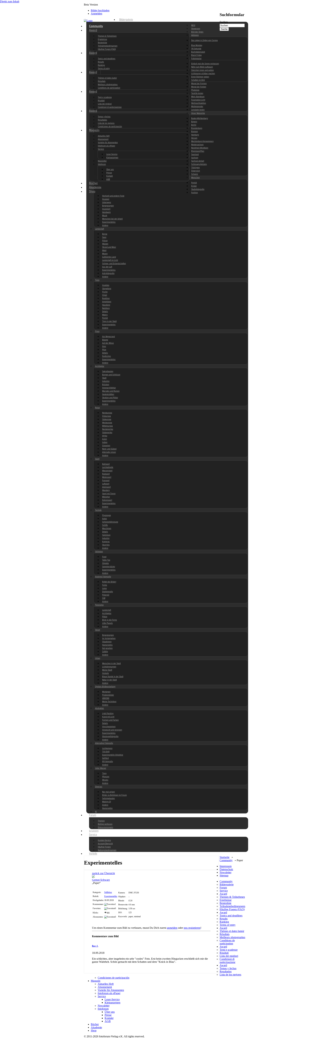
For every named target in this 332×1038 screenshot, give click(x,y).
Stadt (104, 378)
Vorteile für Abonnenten (108, 142)
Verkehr (105, 673)
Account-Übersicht (105, 843)
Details (105, 311)
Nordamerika (107, 429)
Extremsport (107, 500)
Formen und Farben (110, 720)
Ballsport (106, 464)
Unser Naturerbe (198, 113)
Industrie (105, 381)
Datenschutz (226, 869)
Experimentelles (109, 222)
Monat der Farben (198, 86)
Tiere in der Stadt (109, 321)
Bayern (194, 121)
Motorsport (106, 477)
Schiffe (105, 525)
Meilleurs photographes (108, 84)
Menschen (195, 177)
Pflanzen (105, 776)
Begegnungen (108, 205)
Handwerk (106, 212)
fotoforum (102, 164)
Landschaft (99, 228)
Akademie (95, 187)
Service (101, 149)
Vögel (104, 295)
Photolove (195, 90)
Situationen (107, 641)
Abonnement (103, 139)
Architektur (99, 366)
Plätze (104, 616)
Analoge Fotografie (103, 576)
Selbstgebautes (108, 798)
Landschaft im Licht (110, 260)
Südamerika (107, 432)
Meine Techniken (109, 701)
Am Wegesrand (108, 336)
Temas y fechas (104, 116)
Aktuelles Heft (103, 136)
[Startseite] (100, 20)
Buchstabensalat (198, 52)
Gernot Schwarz (101, 879)
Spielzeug (106, 535)
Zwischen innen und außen (202, 70)
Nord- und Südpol (109, 449)
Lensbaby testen (198, 109)
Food (104, 556)
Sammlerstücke (108, 566)
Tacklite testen (197, 93)
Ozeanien (106, 445)
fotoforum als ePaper (106, 145)
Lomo (104, 588)
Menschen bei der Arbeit (112, 218)
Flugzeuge (106, 515)
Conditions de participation (109, 87)
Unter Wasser (100, 768)
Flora (97, 331)
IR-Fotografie (107, 761)
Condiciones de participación (110, 126)
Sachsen (194, 157)
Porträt (194, 182)
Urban (97, 658)
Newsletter (102, 161)
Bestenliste (102, 42)
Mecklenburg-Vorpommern (202, 141)
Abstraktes (99, 708)
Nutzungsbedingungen (107, 850)
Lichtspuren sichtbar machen (203, 73)
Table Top (106, 560)
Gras (104, 346)
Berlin (193, 125)
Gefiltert (105, 758)
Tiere (97, 280)
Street (97, 630)
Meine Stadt (107, 670)
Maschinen (106, 528)
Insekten (105, 285)
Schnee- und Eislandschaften (114, 263)
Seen (104, 237)
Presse (109, 172)
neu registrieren (192, 927)
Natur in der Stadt (109, 679)
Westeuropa (107, 422)
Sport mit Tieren (109, 493)
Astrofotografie (108, 273)
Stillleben (99, 551)
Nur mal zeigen (108, 791)
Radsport (106, 474)
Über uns (110, 169)
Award (93, 30)
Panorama (99, 605)
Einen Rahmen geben (200, 76)
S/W (103, 598)
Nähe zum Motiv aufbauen (202, 67)
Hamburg (195, 134)
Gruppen (105, 199)
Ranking (101, 65)
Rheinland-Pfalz (197, 151)
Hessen (194, 138)
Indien (104, 442)
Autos (104, 518)
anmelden (172, 927)
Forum (92, 815)
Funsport (105, 480)
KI (96, 811)
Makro (105, 314)
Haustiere (106, 305)
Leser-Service (111, 154)
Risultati (101, 100)
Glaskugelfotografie (110, 736)
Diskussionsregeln (105, 827)
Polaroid (105, 595)
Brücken (105, 384)
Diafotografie (107, 591)
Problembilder (108, 695)
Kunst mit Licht (108, 716)
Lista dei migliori (105, 104)
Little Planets (107, 623)
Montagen (106, 691)
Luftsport (105, 483)
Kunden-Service (104, 840)
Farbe (104, 585)
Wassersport (107, 470)
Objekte (105, 563)
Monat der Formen (199, 83)
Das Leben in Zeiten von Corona (204, 40)
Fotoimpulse (196, 58)
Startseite (224, 857)
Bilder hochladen (100, 10)
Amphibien (106, 301)
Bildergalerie (126, 20)
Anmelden (96, 13)
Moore (105, 253)
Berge (104, 234)
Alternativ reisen (109, 452)
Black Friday (196, 55)
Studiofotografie (197, 189)
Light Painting (107, 713)
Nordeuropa (107, 412)
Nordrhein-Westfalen (199, 148)
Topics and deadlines (106, 58)
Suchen (224, 22)
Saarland (195, 154)
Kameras (106, 541)
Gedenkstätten (108, 394)
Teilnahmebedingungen (107, 46)
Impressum (226, 866)
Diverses (98, 786)
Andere (105, 225)
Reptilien (106, 298)
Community (96, 26)
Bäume (105, 339)
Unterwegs (106, 202)
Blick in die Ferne (109, 620)
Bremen (194, 131)
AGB (108, 179)
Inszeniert (106, 209)
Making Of (106, 801)
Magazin (94, 130)
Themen (101, 820)
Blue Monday (196, 45)
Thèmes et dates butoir (107, 78)
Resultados (102, 120)
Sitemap (224, 875)
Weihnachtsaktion (198, 103)
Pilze (104, 349)
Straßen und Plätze (110, 397)
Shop (92, 192)
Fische (105, 291)
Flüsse (105, 240)
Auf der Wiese (108, 343)
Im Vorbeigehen (109, 638)
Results (101, 62)
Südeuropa (106, 419)
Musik (104, 215)
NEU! (193, 25)
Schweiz (194, 174)
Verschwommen (109, 726)
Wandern (106, 490)
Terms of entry (104, 68)
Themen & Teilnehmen (107, 36)
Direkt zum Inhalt (9, 1)
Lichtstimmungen (109, 666)
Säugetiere (106, 288)
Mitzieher (106, 497)
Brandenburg (196, 128)
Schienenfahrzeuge (110, 522)
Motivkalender (197, 106)
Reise (97, 407)
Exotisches (106, 356)
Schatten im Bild (198, 80)
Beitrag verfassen (105, 824)
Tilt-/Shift (105, 751)
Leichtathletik (107, 467)
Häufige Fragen (104, 847)
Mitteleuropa (107, 426)
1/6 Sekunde (196, 48)
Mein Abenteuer (198, 96)
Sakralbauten (107, 371)
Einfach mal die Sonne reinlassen (205, 63)
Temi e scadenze (105, 97)
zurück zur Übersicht (103, 873)
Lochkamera (107, 748)
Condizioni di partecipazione (110, 107)
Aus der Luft (107, 266)
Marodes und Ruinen (110, 391)
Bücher (93, 183)
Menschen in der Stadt (111, 663)
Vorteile (93, 854)
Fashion (194, 192)
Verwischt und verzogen (112, 730)
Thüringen (195, 167)
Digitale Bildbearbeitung (105, 686)
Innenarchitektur (109, 387)
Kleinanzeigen (112, 157)
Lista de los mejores (106, 123)
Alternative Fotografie (104, 743)
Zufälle (105, 651)
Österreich (195, 170)
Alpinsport (106, 487)
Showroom (195, 28)
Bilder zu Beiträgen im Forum (114, 795)
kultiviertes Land (109, 257)
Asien (104, 439)
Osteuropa (106, 416)
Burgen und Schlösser (111, 374)
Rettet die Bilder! (109, 581)
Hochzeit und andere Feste (113, 196)
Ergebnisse (102, 39)
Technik (98, 510)
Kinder (194, 186)
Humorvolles (107, 645)
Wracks (105, 780)
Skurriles (106, 545)
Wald (104, 250)
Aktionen (195, 35)
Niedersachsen (197, 144)
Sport (97, 459)
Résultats (101, 81)
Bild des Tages (197, 32)
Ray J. (95, 946)
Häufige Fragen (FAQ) (107, 49)
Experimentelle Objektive (112, 755)
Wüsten (105, 243)
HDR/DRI (105, 698)
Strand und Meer (109, 247)
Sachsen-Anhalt (197, 161)
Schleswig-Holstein (199, 164)
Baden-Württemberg (199, 118)
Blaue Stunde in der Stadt (112, 676)
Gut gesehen (107, 648)
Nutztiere (106, 308)
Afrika (104, 435)
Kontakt (109, 176)
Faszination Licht (198, 100)
